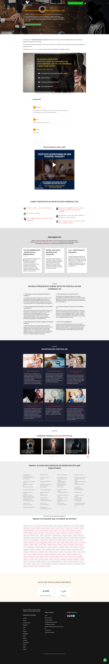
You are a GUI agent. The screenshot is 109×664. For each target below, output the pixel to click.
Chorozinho (55, 547)
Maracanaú (45, 525)
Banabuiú (69, 549)
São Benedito (64, 532)
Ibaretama (51, 556)
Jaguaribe (48, 537)
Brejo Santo (40, 532)
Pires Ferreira (31, 561)
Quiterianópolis (30, 547)
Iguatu (71, 525)
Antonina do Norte (77, 563)
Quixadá (76, 525)
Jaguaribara (69, 559)
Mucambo (74, 554)
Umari (38, 563)
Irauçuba (31, 544)
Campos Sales (71, 539)
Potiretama (30, 566)
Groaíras (82, 559)
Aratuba (46, 559)
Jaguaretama (75, 549)
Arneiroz (28, 563)
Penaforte (70, 561)
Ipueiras (69, 535)
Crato (55, 525)
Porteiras (59, 554)
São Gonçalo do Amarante (50, 532)
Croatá (80, 549)
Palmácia (57, 556)
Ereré (84, 563)
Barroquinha (52, 554)
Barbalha (46, 530)
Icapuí (66, 547)
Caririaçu (25, 542)
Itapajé (35, 532)
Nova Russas (82, 537)
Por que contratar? (48, 620)
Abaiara (51, 559)
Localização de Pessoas (50, 624)
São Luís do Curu (72, 556)
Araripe (81, 544)
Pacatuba (82, 525)
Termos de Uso (48, 630)
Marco (76, 539)
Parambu (25, 539)
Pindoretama (43, 547)
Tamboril (37, 542)
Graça (79, 554)
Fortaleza (26, 525)
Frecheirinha (31, 556)
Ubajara (42, 537)
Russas (37, 528)
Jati (24, 563)
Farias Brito (31, 549)
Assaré (35, 544)
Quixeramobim (27, 528)
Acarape (64, 554)
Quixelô (29, 554)
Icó (71, 528)
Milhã (62, 556)
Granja (67, 530)
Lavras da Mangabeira (33, 539)
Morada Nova (31, 530)
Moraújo (76, 561)
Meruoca (46, 554)
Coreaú (40, 544)
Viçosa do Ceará (38, 530)
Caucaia (31, 525)
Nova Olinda (40, 554)
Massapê (64, 535)
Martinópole (75, 559)
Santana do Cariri (33, 551)
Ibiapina (71, 542)
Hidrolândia (61, 547)
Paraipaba (60, 537)
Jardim (81, 539)
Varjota (57, 549)
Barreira (60, 544)
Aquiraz (33, 528)
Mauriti (58, 532)
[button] (85, 260)
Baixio (35, 566)
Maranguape (66, 525)
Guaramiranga (41, 566)
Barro (44, 544)
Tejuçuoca (38, 549)
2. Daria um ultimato (45, 77)
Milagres (64, 539)
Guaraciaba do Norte (56, 535)
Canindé (42, 528)
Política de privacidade (49, 632)
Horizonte (76, 528)
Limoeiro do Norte (53, 530)
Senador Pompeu (64, 542)
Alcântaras (56, 559)
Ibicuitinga (79, 556)
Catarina (37, 547)
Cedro (58, 542)
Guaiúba (49, 542)
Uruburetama (71, 544)
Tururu (25, 554)
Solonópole (62, 549)
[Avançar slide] (88, 457)
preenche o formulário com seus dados (47, 242)
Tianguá (47, 528)
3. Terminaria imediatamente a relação (49, 82)
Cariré (53, 549)
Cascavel (67, 528)
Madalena (26, 549)
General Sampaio (62, 563)
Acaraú (25, 530)
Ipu (37, 535)
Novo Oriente (58, 539)
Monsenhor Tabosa (53, 551)
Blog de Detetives (33, 49)
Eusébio (25, 532)
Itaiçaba (33, 563)
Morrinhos (55, 544)
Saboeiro (34, 554)
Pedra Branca (32, 535)
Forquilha (26, 544)
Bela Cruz (66, 537)
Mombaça (71, 532)
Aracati (57, 528)
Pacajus (62, 528)
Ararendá (38, 561)
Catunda (48, 561)
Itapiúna (49, 547)
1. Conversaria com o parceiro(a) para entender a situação (54, 73)
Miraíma (41, 556)
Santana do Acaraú (74, 537)
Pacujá (25, 566)
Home (46, 615)
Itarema (41, 535)
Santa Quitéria (77, 532)
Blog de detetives (62, 3)
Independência (43, 542)
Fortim (78, 551)
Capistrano (26, 551)
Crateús (52, 528)
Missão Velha (26, 537)
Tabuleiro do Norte (44, 539)
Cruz (80, 542)
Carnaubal (41, 551)
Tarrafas (81, 561)
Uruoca (36, 556)
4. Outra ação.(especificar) (46, 86)
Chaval (65, 556)
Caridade (49, 544)
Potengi (25, 561)
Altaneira (70, 563)
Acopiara (79, 530)
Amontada (26, 535)
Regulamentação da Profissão (51, 622)
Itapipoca (60, 525)
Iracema (25, 556)
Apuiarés (69, 554)
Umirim (71, 547)
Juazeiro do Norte (38, 525)
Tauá (60, 530)
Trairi (63, 530)
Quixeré (65, 544)
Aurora (83, 542)
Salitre (74, 551)
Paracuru (38, 537)
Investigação (44, 3)
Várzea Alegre (48, 535)
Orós (25, 547)
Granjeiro (48, 566)
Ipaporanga (62, 559)
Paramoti (41, 559)
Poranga (31, 559)
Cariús (43, 549)
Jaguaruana (54, 537)
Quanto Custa (53, 3)
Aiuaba (46, 551)
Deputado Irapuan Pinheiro (57, 561)
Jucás (76, 542)
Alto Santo (61, 551)
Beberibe (30, 532)
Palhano (65, 561)
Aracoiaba (31, 542)
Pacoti (36, 559)
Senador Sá (55, 563)
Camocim (81, 528)
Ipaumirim (26, 559)
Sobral (51, 525)
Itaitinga (75, 535)
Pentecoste (80, 535)
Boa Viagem (72, 530)
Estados (36, 3)
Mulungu (43, 561)
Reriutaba (48, 549)
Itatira (76, 544)
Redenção (51, 539)
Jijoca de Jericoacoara (79, 547)
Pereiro (83, 551)
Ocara (54, 542)
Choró (46, 556)
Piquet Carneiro (68, 551)
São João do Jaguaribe (46, 563)
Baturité (32, 537)
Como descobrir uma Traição (75, 3)
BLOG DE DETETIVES (62, 436)
